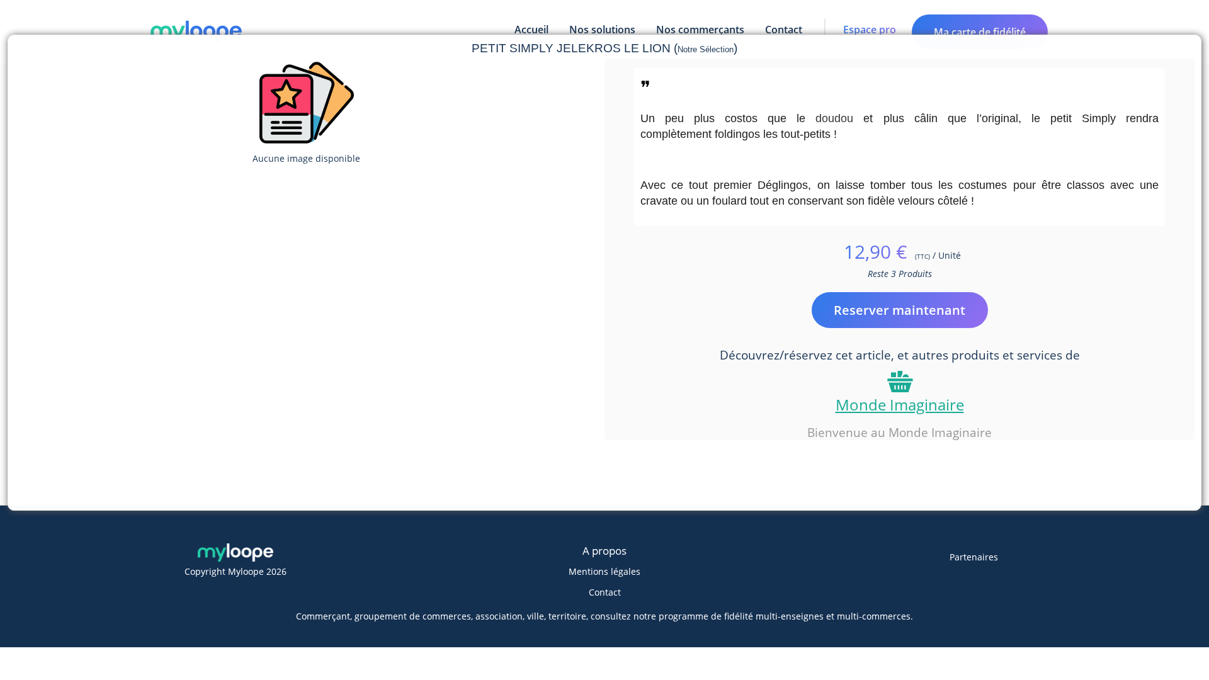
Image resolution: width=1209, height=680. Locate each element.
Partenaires (974, 557)
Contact (605, 592)
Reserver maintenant (899, 310)
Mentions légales (604, 571)
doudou (834, 118)
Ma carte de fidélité (980, 32)
